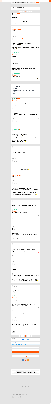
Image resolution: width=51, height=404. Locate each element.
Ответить (13, 23)
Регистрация (25, 356)
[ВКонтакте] (23, 339)
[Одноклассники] (26, 339)
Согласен (37, 2)
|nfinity (14, 13)
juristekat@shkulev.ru (33, 398)
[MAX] (24, 339)
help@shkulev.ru (17, 399)
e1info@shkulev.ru (28, 398)
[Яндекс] (25, 360)
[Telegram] (28, 339)
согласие (34, 2)
